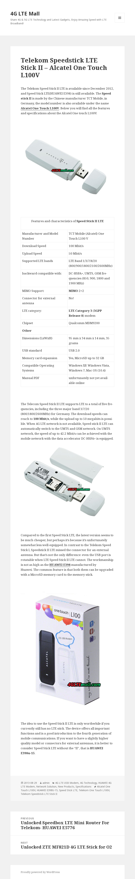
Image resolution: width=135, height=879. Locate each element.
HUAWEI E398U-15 (47, 790)
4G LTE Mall (25, 13)
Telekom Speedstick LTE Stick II (39, 794)
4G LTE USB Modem (67, 782)
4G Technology (88, 782)
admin (46, 782)
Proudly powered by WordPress (40, 872)
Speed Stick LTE (68, 790)
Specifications (83, 786)
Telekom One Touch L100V (94, 790)
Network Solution (46, 786)
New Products (66, 786)
